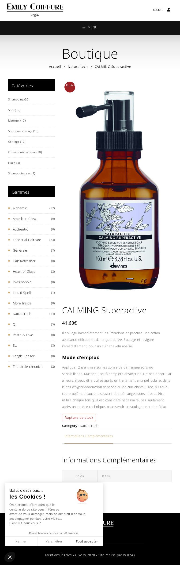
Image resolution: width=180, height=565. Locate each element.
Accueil (55, 66)
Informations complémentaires (88, 436)
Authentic (20, 229)
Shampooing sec (21, 173)
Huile (14, 163)
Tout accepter (87, 541)
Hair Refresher (24, 261)
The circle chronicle (28, 366)
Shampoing (19, 99)
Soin (14, 110)
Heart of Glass (24, 271)
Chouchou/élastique (25, 152)
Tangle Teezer (24, 356)
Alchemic (20, 208)
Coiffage (17, 142)
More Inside (22, 303)
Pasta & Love (23, 335)
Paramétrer (53, 541)
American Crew (25, 218)
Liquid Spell (22, 292)
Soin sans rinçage (23, 131)
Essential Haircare (27, 240)
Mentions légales (58, 555)
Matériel (17, 121)
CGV (78, 555)
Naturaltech (78, 66)
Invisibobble (22, 282)
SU (15, 345)
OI (15, 324)
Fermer (20, 541)
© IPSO (129, 555)
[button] (9, 557)
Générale (20, 250)
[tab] (88, 436)
